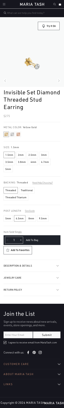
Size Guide (30, 210)
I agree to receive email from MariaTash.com (32, 342)
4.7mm (45, 161)
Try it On (51, 25)
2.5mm (32, 154)
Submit (47, 335)
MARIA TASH (35, 402)
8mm (31, 218)
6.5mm (20, 218)
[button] (4, 4)
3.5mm (9, 161)
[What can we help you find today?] (5, 13)
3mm (44, 154)
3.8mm (22, 161)
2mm (21, 154)
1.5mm (9, 154)
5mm (8, 168)
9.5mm (43, 218)
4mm (33, 161)
